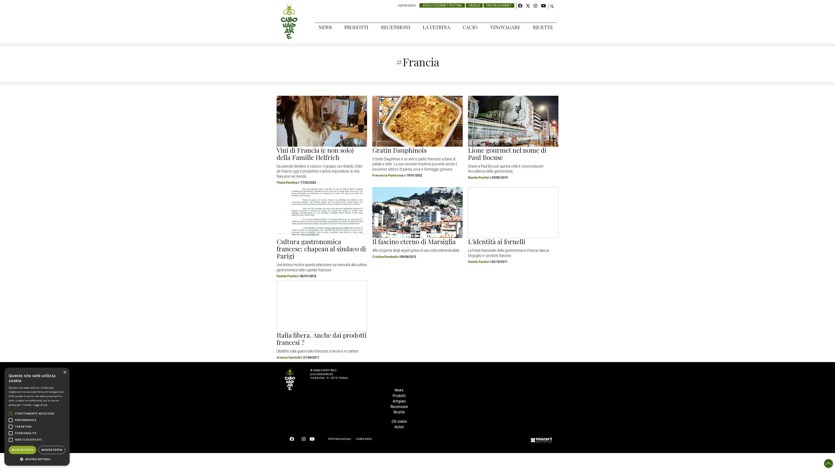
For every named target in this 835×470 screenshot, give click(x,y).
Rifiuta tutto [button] (52, 450)
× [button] (64, 372)
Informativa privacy (339, 438)
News (325, 27)
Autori (399, 427)
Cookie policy (364, 438)
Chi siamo (399, 421)
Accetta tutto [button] (22, 450)
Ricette (543, 27)
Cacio (470, 27)
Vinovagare (505, 27)
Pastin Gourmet (499, 5)
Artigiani (399, 401)
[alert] (37, 417)
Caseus (474, 5)
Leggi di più (40, 405)
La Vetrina (436, 27)
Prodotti (356, 27)
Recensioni (395, 27)
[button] (37, 459)
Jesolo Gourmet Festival (442, 5)
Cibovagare (289, 21)
